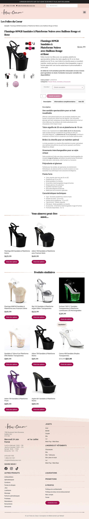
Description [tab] (47, 101)
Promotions (51, 479)
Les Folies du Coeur (11, 21)
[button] (84, 12)
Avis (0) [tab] (81, 101)
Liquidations (51, 473)
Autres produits (12, 473)
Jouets (48, 424)
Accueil (6, 26)
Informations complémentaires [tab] (64, 101)
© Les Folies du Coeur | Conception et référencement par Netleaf (44, 516)
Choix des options (11, 262)
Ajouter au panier (54, 96)
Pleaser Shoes (52, 82)
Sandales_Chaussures (63, 82)
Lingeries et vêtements (56, 445)
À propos (49, 485)
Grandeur (46, 87)
